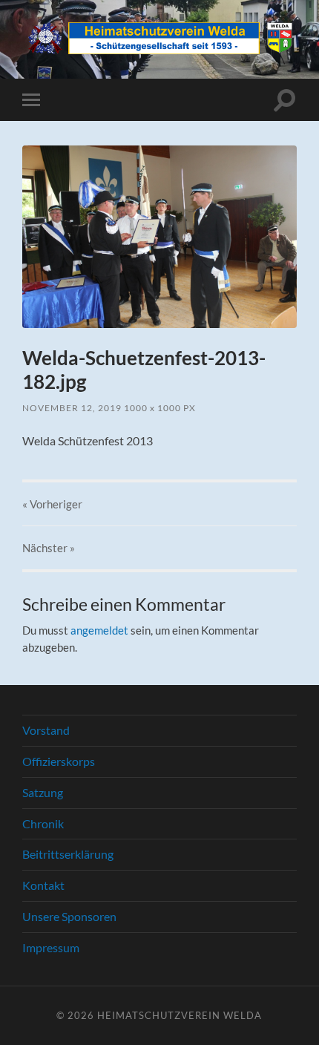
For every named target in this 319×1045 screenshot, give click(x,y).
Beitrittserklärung (68, 854)
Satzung (42, 792)
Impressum (50, 947)
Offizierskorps (58, 761)
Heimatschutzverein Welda (179, 1015)
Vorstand (46, 730)
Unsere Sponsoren (69, 916)
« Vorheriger (52, 504)
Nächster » (48, 547)
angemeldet (99, 630)
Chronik (43, 823)
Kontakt (43, 885)
